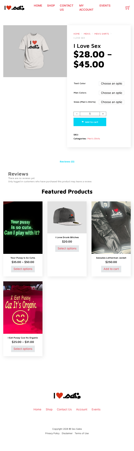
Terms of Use (82, 433)
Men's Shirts (101, 33)
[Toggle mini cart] (128, 8)
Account (81, 409)
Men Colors (80, 92)
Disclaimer (67, 433)
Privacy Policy (52, 433)
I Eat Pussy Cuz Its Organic (23, 337)
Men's (87, 33)
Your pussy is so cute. (22, 257)
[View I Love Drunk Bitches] (67, 217)
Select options (23, 269)
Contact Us (66, 7)
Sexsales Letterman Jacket (111, 257)
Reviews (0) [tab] (67, 161)
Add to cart (111, 269)
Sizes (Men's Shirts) (85, 101)
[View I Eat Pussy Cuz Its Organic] (22, 307)
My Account (86, 7)
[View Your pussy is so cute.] (22, 227)
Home (38, 5)
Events (105, 5)
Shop (51, 5)
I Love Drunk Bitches (67, 237)
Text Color (80, 83)
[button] (63, 30)
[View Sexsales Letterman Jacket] (111, 227)
